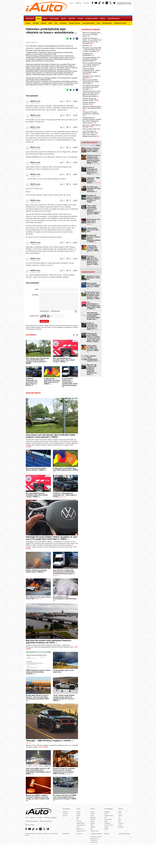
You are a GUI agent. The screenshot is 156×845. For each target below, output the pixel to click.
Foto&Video (107, 823)
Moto (77, 817)
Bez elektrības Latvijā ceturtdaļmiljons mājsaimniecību (65, 597)
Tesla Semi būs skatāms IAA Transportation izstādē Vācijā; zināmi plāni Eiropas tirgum (70, 382)
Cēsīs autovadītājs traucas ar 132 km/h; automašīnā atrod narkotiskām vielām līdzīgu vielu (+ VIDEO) (38, 771)
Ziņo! (71, 3)
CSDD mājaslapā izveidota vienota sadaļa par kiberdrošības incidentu (38, 671)
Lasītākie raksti (89, 143)
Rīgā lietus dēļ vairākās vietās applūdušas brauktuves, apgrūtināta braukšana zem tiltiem (49, 642)
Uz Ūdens (79, 821)
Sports (120, 809)
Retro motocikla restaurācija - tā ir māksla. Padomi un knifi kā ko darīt (92, 64)
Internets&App (108, 819)
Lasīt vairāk (43, 747)
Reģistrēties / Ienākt (124, 3)
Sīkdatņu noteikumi (46, 821)
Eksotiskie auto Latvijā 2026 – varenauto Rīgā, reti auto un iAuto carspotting (92, 49)
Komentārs (35, 295)
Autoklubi (92, 827)
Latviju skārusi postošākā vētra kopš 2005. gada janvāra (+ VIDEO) (52, 381)
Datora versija (29, 825)
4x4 (119, 817)
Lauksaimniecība (80, 825)
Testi (77, 827)
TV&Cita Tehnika (108, 825)
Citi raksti (31, 335)
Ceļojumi (92, 823)
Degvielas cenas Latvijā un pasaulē (91, 77)
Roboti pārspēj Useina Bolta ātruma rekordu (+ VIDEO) (36, 469)
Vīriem (92, 809)
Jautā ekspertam (124, 833)
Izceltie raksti (33, 393)
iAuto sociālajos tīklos (91, 129)
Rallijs (119, 811)
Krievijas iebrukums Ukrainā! (89, 103)
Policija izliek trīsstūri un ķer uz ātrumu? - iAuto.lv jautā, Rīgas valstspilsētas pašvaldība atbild (37, 697)
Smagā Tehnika (80, 823)
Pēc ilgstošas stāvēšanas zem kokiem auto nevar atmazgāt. (91, 87)
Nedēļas (98, 145)
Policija (92, 815)
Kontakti (86, 3)
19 (26, 700)
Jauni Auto (65, 813)
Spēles (106, 821)
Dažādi (106, 829)
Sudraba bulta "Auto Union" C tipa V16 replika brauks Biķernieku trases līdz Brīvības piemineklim (92, 93)
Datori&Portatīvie (108, 815)
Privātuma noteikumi (31, 821)
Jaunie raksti (88, 272)
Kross (119, 813)
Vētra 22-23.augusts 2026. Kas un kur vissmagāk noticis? (91, 34)
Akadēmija (93, 817)
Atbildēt (75, 101)
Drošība (92, 811)
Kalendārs (121, 827)
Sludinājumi (66, 809)
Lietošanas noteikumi (50, 817)
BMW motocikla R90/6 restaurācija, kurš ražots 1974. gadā (91, 81)
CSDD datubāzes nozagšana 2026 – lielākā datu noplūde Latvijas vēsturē (91, 71)
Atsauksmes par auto (95, 836)
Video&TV (65, 833)
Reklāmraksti (79, 829)
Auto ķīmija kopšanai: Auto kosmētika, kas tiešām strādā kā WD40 (91, 59)
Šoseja (120, 815)
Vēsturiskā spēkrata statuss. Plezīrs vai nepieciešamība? (92, 108)
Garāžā (92, 821)
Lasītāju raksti (94, 842)
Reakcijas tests (94, 831)
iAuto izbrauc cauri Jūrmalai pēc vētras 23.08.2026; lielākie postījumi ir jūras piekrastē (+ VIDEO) (37, 360)
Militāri (91, 825)
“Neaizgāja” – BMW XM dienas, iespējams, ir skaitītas (48, 741)
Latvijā (78, 811)
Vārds (37, 289)
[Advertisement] (117, 59)
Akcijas (106, 833)
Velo (77, 819)
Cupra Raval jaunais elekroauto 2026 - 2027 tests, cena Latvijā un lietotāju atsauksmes (91, 133)
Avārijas (92, 813)
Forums (79, 833)
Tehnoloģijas (108, 809)
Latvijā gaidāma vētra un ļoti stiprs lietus (93, 229)
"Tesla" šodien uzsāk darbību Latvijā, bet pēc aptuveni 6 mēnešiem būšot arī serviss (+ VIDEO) (64, 697)
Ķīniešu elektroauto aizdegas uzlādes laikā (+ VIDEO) (36, 571)
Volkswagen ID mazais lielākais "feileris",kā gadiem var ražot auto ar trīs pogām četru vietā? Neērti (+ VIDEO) (51, 538)
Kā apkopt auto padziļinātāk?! (88, 54)
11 (75, 33)
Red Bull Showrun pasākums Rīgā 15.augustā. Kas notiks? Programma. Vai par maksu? (92, 120)
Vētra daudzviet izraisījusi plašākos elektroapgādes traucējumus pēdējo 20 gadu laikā (93, 316)
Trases (120, 825)
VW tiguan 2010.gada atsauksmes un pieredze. (91, 113)
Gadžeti (106, 827)
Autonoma (65, 815)
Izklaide (78, 815)
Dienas (92, 145)
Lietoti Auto (65, 811)
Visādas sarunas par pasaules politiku (91, 99)
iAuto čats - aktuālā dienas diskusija (91, 125)
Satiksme (92, 819)
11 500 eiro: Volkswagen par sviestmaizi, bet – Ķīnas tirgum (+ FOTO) (32, 382)
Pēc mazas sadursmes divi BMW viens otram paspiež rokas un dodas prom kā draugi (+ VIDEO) (64, 797)
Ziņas (78, 809)
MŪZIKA (87, 45)
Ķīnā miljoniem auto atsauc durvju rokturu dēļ (93, 221)
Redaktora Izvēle (80, 831)
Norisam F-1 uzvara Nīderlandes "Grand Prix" (93, 277)
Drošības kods (34, 316)
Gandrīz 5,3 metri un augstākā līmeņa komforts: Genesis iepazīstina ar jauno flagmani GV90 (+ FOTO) (64, 771)
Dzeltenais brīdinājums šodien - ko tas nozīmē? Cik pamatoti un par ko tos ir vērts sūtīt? (92, 40)
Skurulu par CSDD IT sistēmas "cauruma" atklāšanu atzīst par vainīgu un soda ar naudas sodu (37, 797)
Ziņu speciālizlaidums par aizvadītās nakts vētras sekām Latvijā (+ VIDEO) (64, 359)
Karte (91, 829)
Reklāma (78, 3)
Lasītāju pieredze (96, 833)
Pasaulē (78, 813)
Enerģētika (107, 811)
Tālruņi (106, 813)
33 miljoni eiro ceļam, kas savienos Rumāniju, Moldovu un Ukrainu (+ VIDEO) (93, 199)
